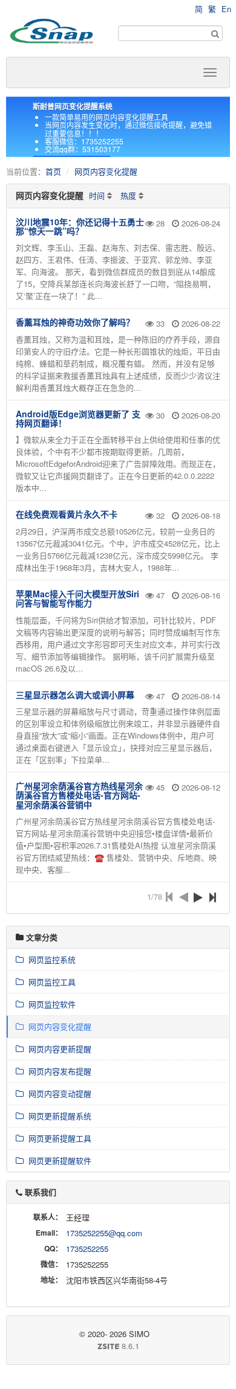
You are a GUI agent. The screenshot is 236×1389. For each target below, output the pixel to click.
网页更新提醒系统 (57, 1115)
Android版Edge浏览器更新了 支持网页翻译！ (78, 418)
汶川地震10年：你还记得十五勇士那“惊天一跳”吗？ (80, 226)
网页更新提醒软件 (57, 1160)
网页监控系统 (50, 959)
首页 (53, 171)
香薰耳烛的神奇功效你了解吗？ (75, 322)
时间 (97, 195)
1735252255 (87, 1248)
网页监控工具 (50, 981)
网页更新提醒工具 (57, 1138)
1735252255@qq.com (104, 1233)
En (226, 8)
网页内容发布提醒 (57, 1071)
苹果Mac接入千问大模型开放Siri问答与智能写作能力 (77, 598)
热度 (128, 195)
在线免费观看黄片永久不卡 (66, 514)
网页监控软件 (50, 1004)
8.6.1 (77, 1346)
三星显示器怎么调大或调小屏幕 (75, 694)
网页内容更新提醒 (57, 1048)
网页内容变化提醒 (105, 171)
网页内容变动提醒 (57, 1093)
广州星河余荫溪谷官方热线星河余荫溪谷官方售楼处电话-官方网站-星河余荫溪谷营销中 (79, 795)
